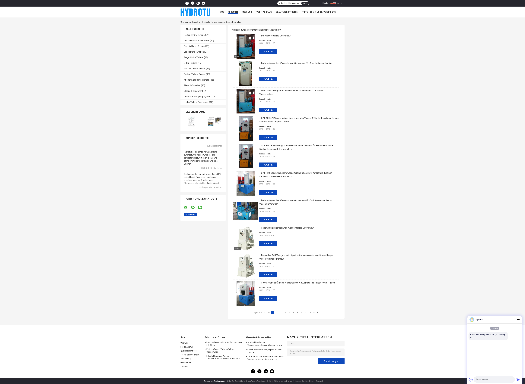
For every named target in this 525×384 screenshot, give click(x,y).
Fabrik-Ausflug (264, 12)
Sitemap (184, 367)
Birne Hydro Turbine (193, 52)
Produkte (233, 12)
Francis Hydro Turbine (194, 46)
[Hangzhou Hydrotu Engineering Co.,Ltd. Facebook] (187, 3)
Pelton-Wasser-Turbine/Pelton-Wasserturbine (220, 350)
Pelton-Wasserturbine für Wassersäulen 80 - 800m (224, 343)
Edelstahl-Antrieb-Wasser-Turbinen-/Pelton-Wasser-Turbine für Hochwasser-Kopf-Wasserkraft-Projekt (224, 358)
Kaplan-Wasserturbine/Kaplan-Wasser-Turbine (264, 351)
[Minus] (518, 319)
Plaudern (326, 3)
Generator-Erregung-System (197, 96)
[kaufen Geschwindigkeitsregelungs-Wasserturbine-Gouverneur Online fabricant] (245, 238)
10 (310, 313)
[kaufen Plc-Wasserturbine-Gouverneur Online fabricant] (245, 46)
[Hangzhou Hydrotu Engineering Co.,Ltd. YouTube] (203, 3)
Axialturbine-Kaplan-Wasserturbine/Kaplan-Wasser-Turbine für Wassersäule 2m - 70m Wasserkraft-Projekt (265, 344)
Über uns (247, 12)
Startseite (185, 22)
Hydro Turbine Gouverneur (196, 102)
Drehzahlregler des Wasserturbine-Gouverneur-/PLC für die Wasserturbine (296, 63)
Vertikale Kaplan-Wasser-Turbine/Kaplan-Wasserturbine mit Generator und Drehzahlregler (265, 358)
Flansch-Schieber (192, 85)
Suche (305, 3)
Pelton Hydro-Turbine (194, 35)
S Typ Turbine (190, 63)
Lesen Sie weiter (265, 41)
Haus (221, 12)
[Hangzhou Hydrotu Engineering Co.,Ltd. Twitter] (192, 3)
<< (269, 313)
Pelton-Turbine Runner (194, 74)
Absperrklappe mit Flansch (196, 80)
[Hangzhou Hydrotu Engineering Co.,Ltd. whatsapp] (194, 207)
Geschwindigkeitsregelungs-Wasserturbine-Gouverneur (287, 228)
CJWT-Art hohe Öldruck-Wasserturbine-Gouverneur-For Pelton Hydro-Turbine (298, 282)
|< (264, 313)
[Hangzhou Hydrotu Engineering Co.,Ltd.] (195, 12)
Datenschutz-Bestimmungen (214, 381)
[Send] (518, 380)
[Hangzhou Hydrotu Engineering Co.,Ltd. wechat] (201, 207)
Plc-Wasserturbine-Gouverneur (276, 35)
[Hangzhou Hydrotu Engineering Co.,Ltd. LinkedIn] (198, 3)
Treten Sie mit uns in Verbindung (319, 12)
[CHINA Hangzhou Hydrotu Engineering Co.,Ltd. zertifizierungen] (191, 121)
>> (314, 313)
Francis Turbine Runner (194, 68)
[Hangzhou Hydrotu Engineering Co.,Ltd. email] (187, 207)
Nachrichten (185, 363)
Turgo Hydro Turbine (193, 57)
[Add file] (471, 380)
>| (318, 313)
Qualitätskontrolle (287, 12)
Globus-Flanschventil (194, 91)
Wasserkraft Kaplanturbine (196, 40)
